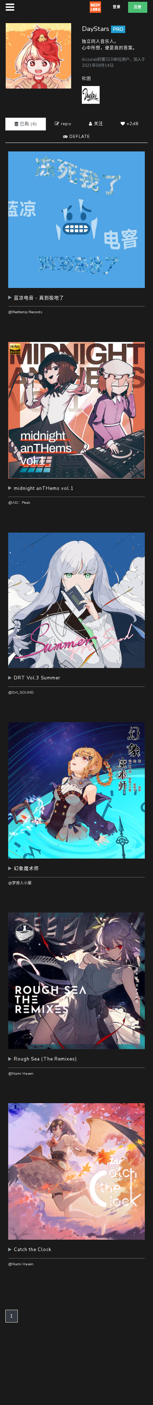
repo (65, 124)
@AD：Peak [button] (19, 502)
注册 (138, 7)
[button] (76, 301)
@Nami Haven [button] (20, 1073)
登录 (117, 7)
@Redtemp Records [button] (25, 312)
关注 (98, 124)
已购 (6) (28, 124)
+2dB (132, 124)
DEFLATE (79, 136)
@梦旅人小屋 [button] (20, 883)
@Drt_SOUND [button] (21, 692)
